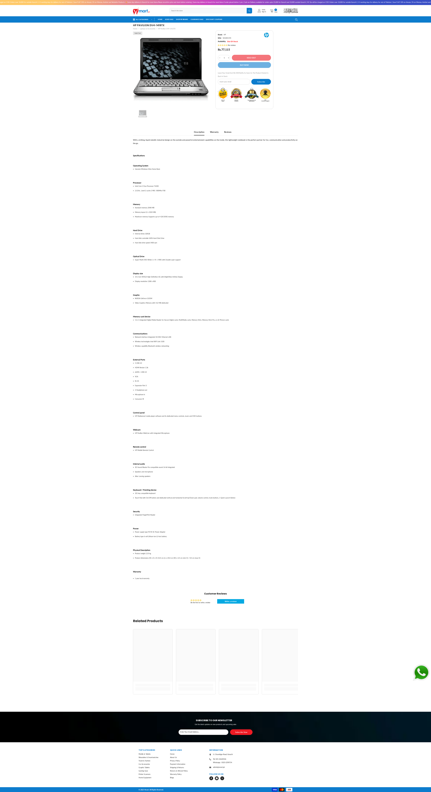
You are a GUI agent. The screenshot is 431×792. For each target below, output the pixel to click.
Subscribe (261, 82)
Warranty (214, 132)
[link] (152, 685)
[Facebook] (211, 778)
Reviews (227, 132)
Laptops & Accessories (147, 29)
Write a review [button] (231, 601)
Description (199, 132)
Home (135, 29)
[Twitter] (222, 778)
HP (225, 35)
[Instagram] (217, 778)
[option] (171, 68)
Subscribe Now (241, 732)
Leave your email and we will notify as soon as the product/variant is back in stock (243, 74)
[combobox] (208, 10)
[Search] (210, 10)
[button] (223, 45)
